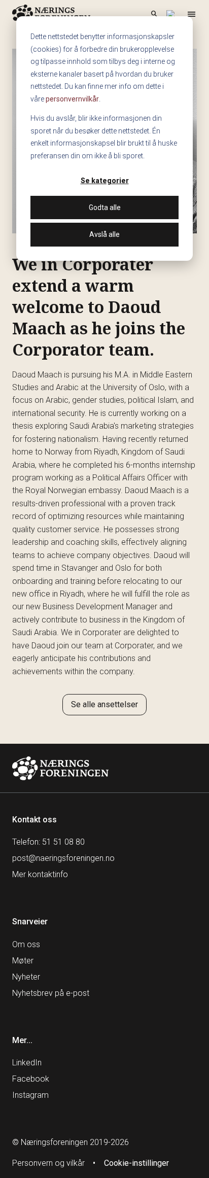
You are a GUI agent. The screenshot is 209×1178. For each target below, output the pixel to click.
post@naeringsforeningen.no (63, 858)
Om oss (26, 944)
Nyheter (26, 977)
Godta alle (105, 207)
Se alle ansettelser (104, 704)
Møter (22, 960)
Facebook (30, 1079)
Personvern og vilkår (48, 1163)
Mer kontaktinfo (40, 874)
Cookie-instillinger (136, 1163)
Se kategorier (105, 181)
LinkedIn (27, 1062)
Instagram (30, 1095)
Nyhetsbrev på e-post (50, 993)
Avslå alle (104, 234)
